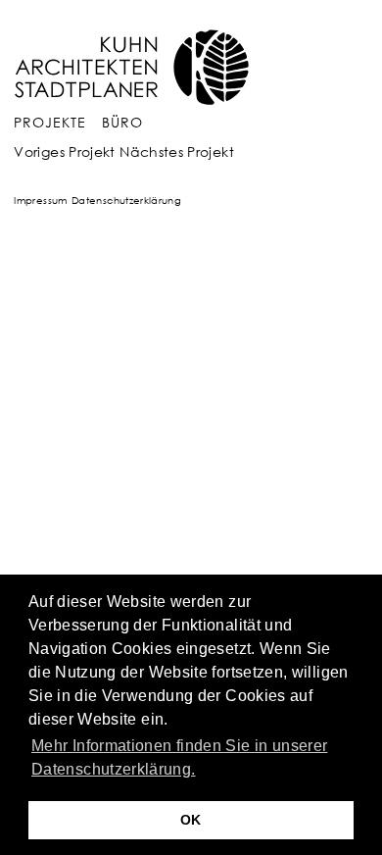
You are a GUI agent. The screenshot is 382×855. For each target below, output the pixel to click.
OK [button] (191, 820)
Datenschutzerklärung (126, 200)
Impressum (40, 200)
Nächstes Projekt (176, 151)
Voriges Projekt (64, 151)
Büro (122, 122)
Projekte (50, 122)
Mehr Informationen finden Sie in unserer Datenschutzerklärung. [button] (179, 757)
